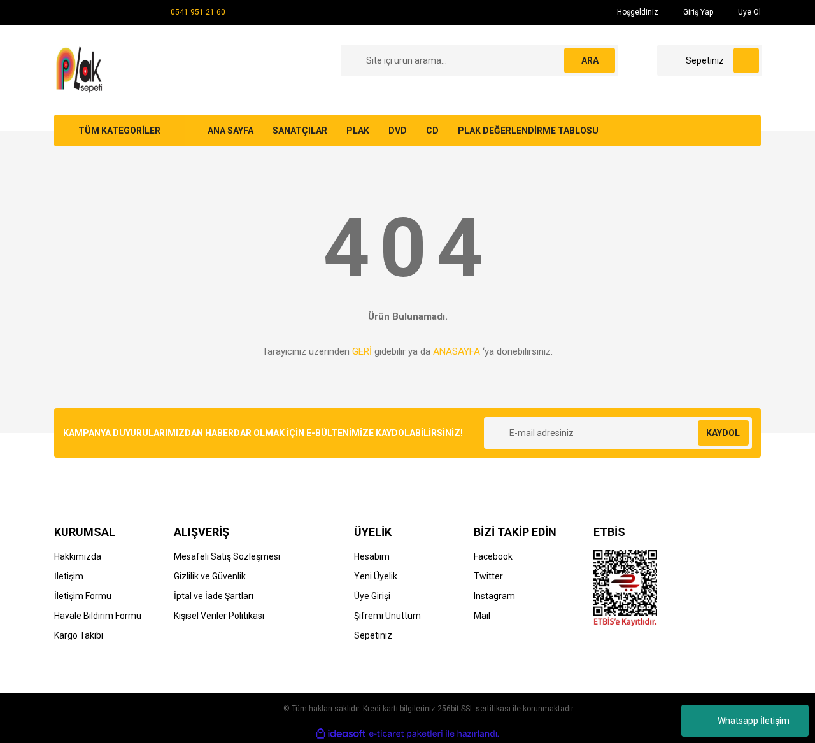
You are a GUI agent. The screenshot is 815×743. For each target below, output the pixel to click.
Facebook (493, 556)
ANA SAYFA (230, 130)
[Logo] (81, 69)
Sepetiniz (373, 635)
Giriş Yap (697, 12)
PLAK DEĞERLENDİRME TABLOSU (528, 130)
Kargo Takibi (78, 635)
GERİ (362, 351)
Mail (482, 616)
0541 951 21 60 (198, 12)
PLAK (357, 130)
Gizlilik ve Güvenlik (210, 576)
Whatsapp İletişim (754, 721)
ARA (590, 60)
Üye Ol (748, 12)
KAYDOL (723, 433)
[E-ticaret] (406, 734)
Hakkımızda (77, 556)
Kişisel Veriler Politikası (219, 616)
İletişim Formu (82, 596)
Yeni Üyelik (375, 576)
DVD (397, 130)
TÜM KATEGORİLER (119, 130)
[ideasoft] (340, 734)
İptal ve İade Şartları (213, 596)
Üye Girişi (372, 596)
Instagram (494, 596)
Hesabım (372, 556)
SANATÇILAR (300, 130)
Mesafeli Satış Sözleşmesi (227, 556)
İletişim (68, 576)
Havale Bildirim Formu (97, 616)
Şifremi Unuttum (387, 616)
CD (432, 130)
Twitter (488, 576)
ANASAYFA (456, 351)
